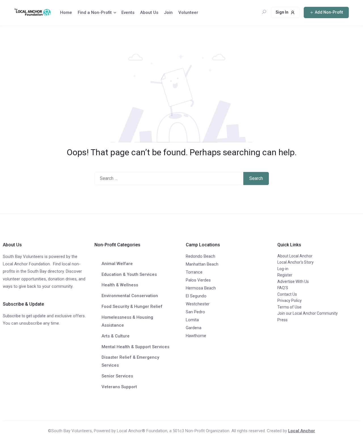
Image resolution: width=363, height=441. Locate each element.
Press (282, 320)
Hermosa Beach (201, 288)
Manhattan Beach (202, 264)
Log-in (282, 268)
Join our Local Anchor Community (307, 313)
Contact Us (287, 294)
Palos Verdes (198, 280)
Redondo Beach (200, 256)
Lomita (192, 319)
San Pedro (195, 311)
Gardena (193, 327)
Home (66, 12)
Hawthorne (196, 335)
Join (168, 12)
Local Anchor (301, 430)
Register (284, 275)
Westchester (198, 303)
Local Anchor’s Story (295, 262)
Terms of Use (289, 307)
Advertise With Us (293, 281)
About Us (149, 12)
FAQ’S (282, 287)
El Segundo (196, 296)
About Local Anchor (295, 256)
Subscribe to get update (24, 316)
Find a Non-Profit (95, 12)
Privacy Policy (289, 300)
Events (127, 12)
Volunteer (188, 12)
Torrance (194, 272)
